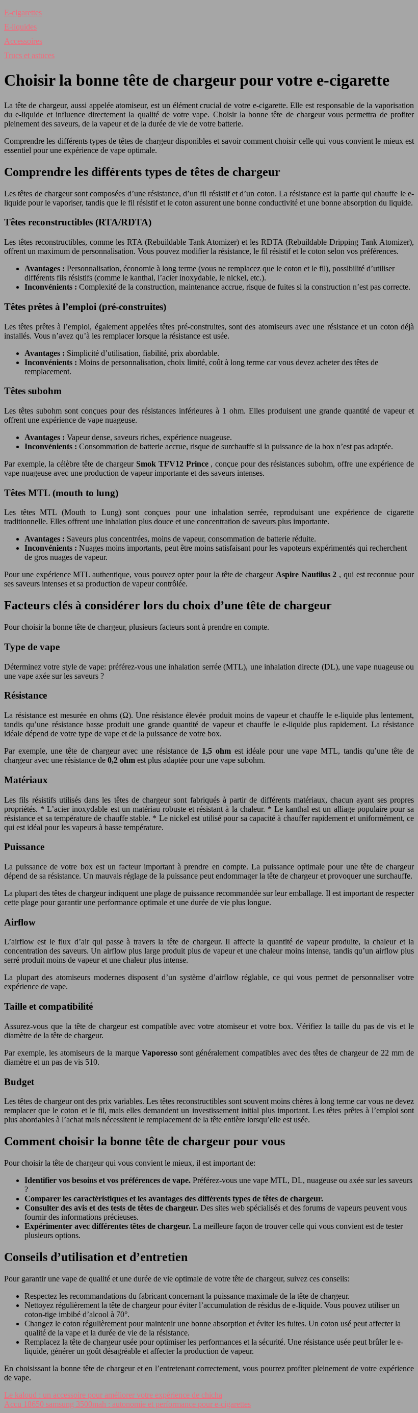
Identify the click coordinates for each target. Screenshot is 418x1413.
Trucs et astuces (29, 55)
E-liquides (20, 26)
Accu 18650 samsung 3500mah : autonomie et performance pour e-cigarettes (127, 1404)
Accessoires (23, 41)
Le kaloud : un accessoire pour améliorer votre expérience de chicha (113, 1395)
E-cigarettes (23, 12)
